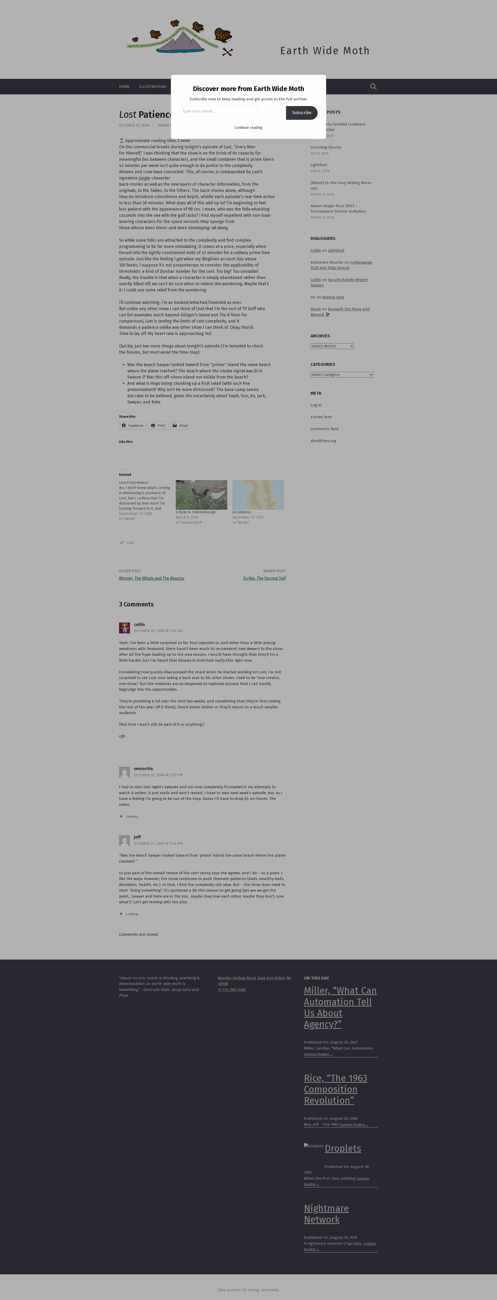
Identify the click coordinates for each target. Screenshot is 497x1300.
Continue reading (248, 127)
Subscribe (301, 112)
